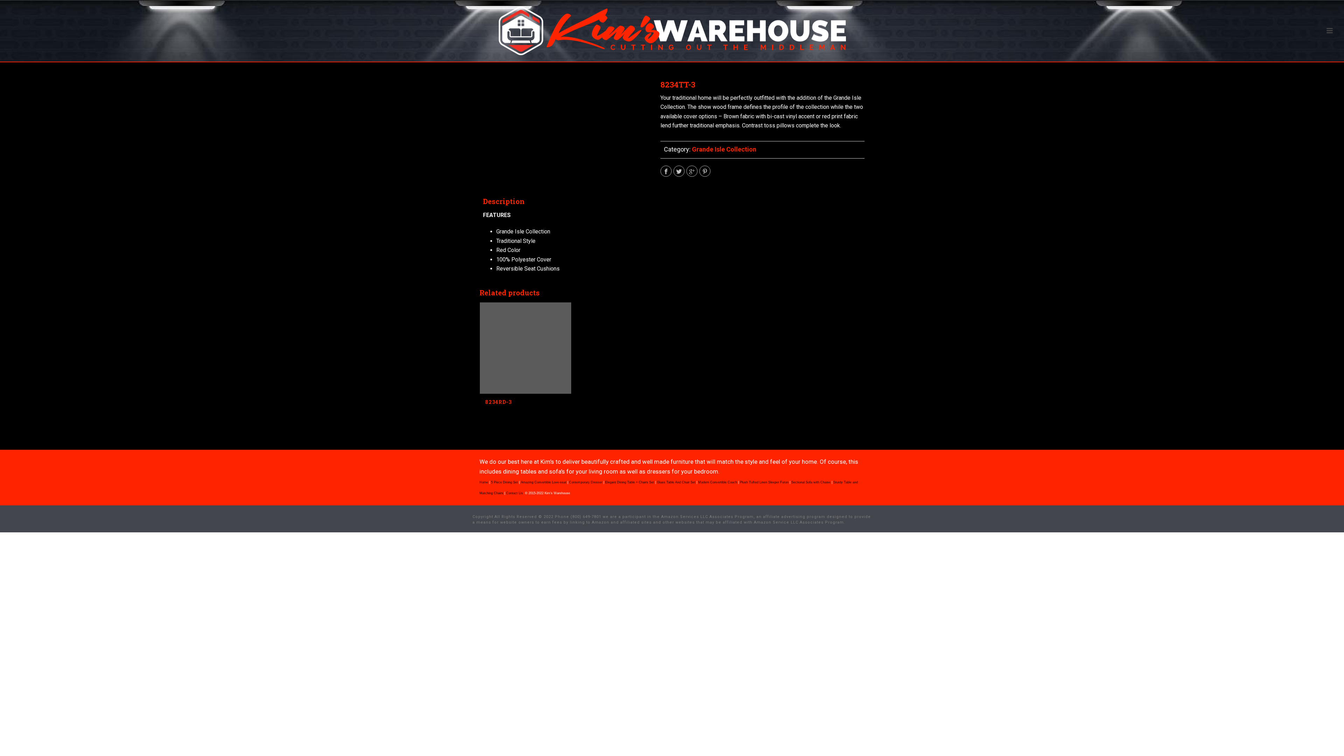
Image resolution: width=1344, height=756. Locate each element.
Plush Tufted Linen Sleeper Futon (764, 482)
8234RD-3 (498, 402)
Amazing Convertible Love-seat (543, 482)
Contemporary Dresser (585, 482)
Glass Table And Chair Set (676, 482)
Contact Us (515, 493)
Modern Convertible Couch (717, 482)
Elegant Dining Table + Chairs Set (629, 482)
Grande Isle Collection (724, 149)
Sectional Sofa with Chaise (811, 482)
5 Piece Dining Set (504, 482)
